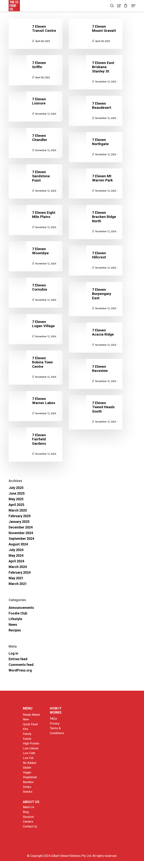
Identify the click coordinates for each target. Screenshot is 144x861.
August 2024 (18, 544)
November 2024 (21, 533)
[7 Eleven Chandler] (35, 143)
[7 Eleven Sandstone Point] (35, 181)
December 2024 (21, 527)
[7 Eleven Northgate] (95, 147)
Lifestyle (15, 619)
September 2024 (21, 539)
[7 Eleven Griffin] (35, 70)
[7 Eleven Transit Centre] (35, 34)
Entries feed (18, 659)
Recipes (15, 630)
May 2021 (16, 578)
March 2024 (18, 567)
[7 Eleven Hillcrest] (95, 260)
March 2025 (18, 510)
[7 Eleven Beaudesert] (95, 111)
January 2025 (19, 522)
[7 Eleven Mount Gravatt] (95, 34)
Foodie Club (18, 613)
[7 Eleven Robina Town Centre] (35, 367)
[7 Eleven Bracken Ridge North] (95, 222)
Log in (13, 653)
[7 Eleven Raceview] (95, 374)
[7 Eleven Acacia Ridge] (95, 338)
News (13, 625)
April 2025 (16, 505)
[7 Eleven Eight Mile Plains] (35, 220)
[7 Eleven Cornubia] (35, 293)
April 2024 (16, 561)
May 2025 (16, 499)
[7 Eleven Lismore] (35, 106)
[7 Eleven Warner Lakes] (35, 406)
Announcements (21, 608)
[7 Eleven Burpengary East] (95, 299)
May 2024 (16, 555)
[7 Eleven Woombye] (35, 256)
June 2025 (17, 493)
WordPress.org (20, 670)
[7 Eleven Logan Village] (35, 329)
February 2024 (20, 572)
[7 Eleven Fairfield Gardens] (35, 444)
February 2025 (20, 516)
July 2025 (16, 488)
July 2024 (16, 550)
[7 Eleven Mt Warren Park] (95, 183)
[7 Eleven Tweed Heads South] (95, 412)
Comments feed (21, 665)
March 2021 (18, 584)
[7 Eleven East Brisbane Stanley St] (95, 72)
